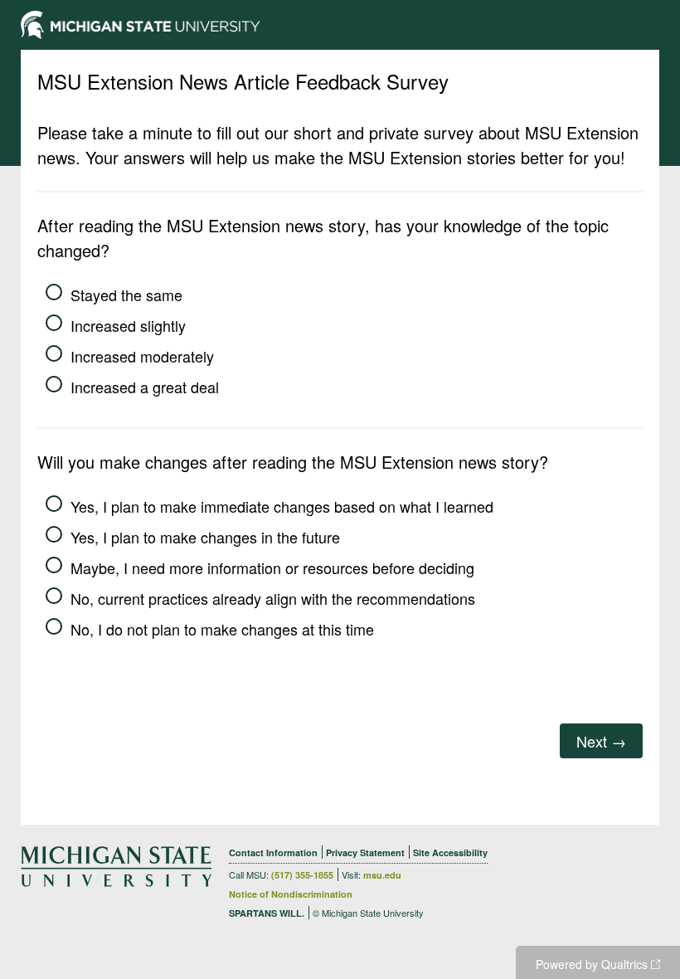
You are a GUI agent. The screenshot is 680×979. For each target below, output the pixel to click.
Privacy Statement (365, 852)
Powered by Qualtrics (592, 964)
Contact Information (273, 852)
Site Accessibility (450, 852)
